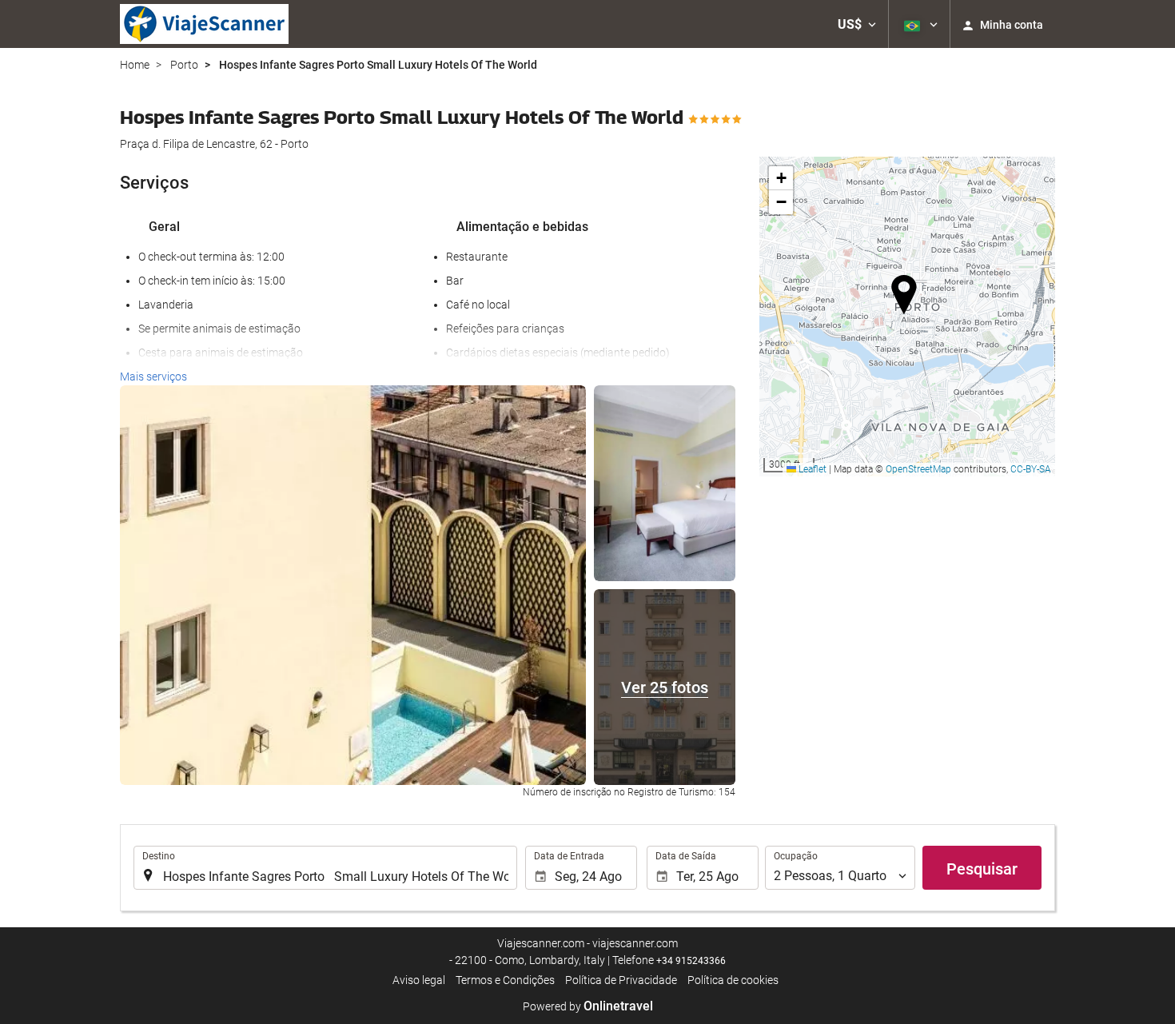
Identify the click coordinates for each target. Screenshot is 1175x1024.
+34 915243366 (691, 960)
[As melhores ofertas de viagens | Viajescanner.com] (204, 24)
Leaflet (811, 469)
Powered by (588, 1006)
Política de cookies (733, 980)
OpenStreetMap (918, 469)
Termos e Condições (505, 980)
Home (134, 64)
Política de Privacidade (621, 980)
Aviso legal (418, 980)
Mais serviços (153, 376)
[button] (857, 24)
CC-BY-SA (1030, 469)
